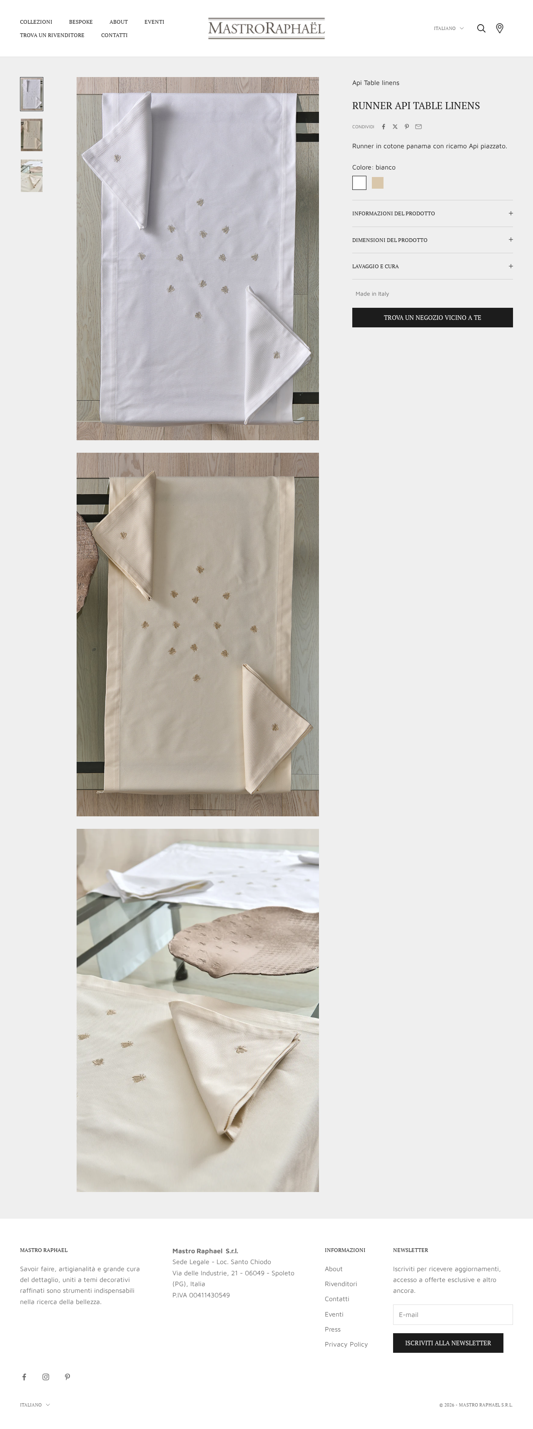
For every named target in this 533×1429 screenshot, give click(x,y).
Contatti (114, 35)
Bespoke (81, 21)
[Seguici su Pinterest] (67, 1377)
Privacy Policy (346, 1344)
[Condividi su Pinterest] (406, 126)
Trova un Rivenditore (52, 35)
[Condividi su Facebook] (383, 126)
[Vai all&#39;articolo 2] (31, 135)
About (119, 21)
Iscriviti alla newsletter (448, 1343)
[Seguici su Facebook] (24, 1377)
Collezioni (36, 21)
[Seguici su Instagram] (46, 1377)
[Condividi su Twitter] (395, 126)
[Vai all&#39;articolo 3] (31, 176)
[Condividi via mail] (418, 126)
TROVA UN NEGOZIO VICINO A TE (432, 317)
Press (333, 1329)
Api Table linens (375, 82)
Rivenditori (341, 1283)
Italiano (445, 28)
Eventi (154, 21)
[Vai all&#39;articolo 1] (31, 94)
